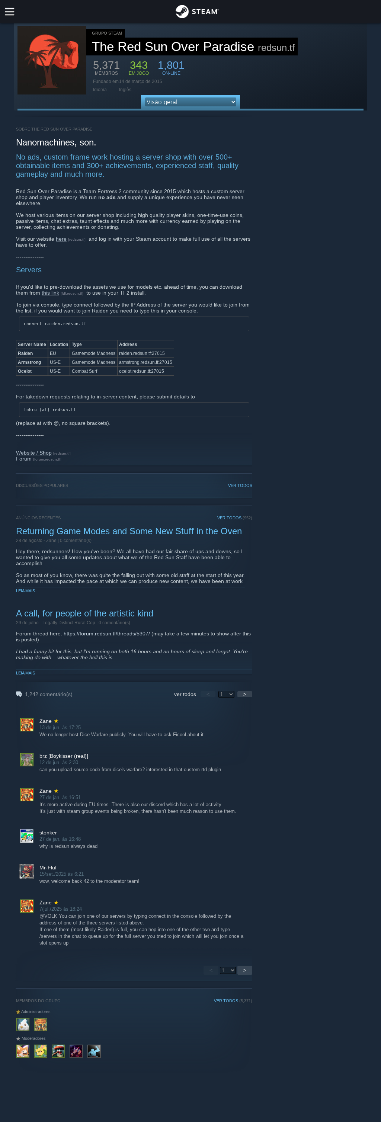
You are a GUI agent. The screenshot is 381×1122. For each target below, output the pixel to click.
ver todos (185, 694)
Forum (24, 459)
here (61, 239)
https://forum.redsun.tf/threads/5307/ (107, 634)
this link (50, 293)
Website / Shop (34, 453)
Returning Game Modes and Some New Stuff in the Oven (129, 531)
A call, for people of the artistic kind (84, 613)
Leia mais (25, 591)
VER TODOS (240, 485)
